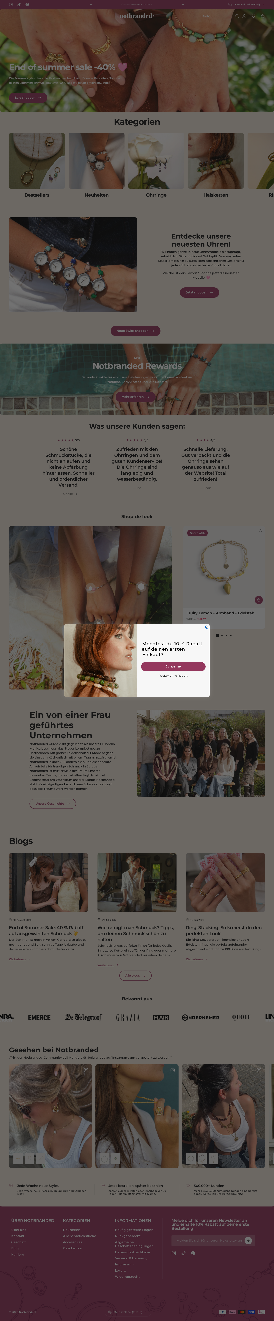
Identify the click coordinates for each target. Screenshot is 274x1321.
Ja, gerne (173, 666)
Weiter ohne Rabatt (173, 675)
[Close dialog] (206, 627)
